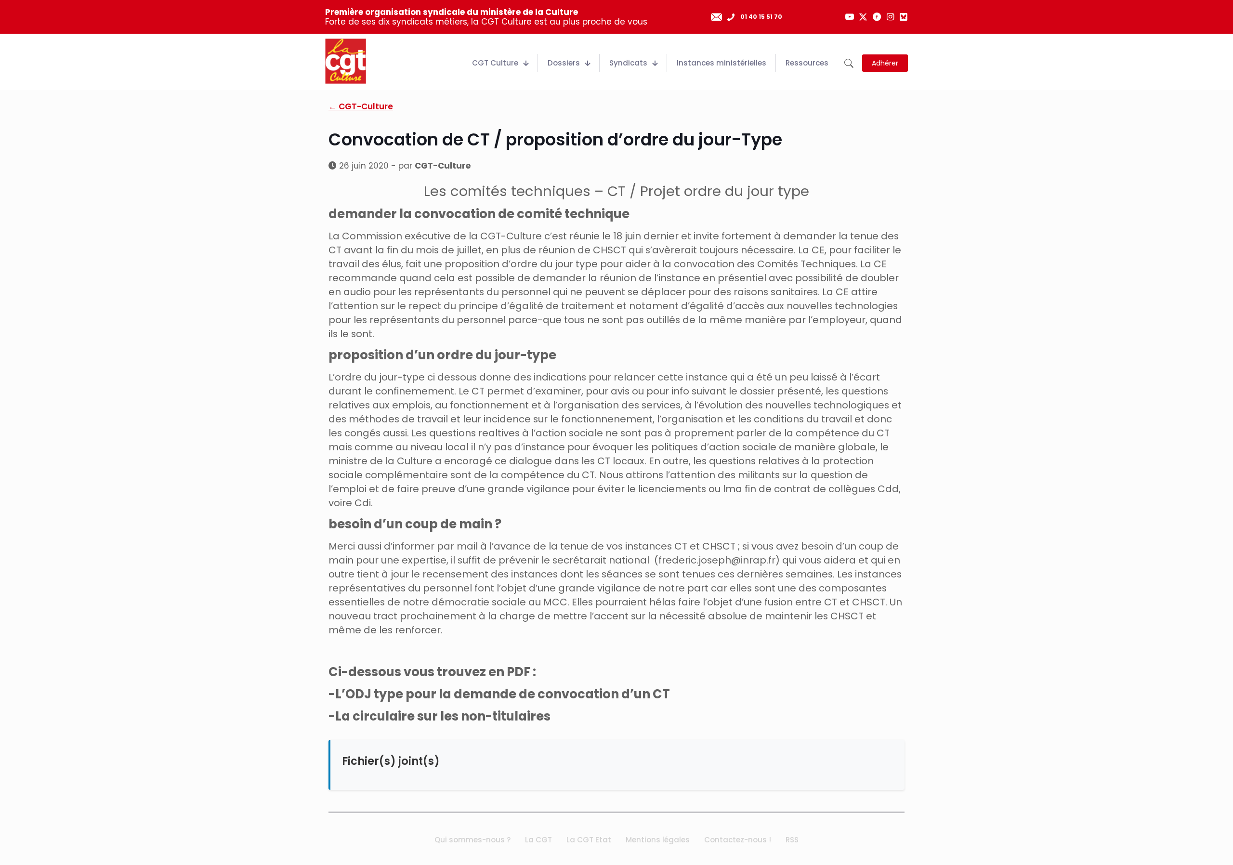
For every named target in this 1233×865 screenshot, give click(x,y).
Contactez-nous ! (737, 840)
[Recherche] (849, 63)
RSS (792, 840)
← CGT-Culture (360, 106)
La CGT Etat (588, 840)
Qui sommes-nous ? (472, 840)
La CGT (538, 840)
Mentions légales (658, 840)
